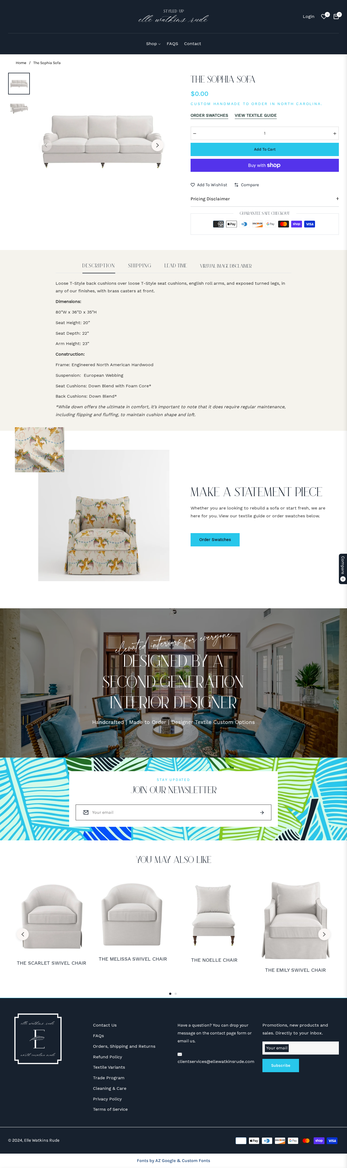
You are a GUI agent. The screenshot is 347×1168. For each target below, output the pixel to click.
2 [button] (176, 994)
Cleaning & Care (109, 1088)
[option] (101, 141)
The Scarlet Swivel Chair (51, 963)
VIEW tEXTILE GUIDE (256, 115)
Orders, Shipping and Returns (124, 1046)
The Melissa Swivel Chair (133, 959)
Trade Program (108, 1077)
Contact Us (105, 1025)
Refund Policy (107, 1056)
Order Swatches (215, 539)
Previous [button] (46, 145)
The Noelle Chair (214, 960)
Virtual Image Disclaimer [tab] (226, 266)
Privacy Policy (107, 1098)
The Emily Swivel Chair (295, 970)
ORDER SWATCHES (209, 115)
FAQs (98, 1035)
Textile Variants (109, 1067)
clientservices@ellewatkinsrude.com (216, 1061)
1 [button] (170, 994)
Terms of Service (110, 1109)
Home (21, 63)
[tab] (98, 268)
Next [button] (157, 145)
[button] (11, 16)
